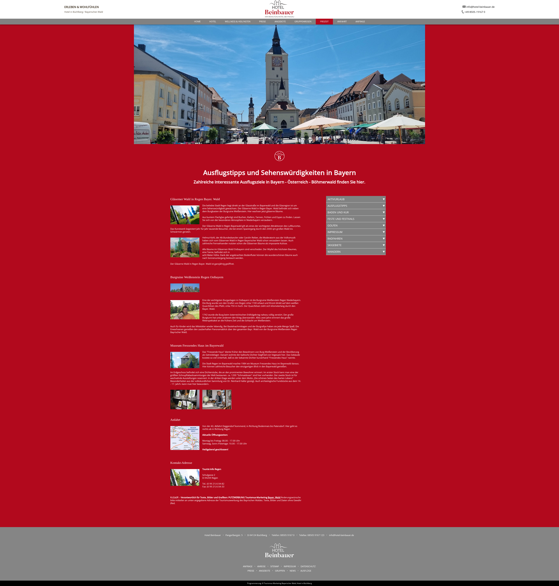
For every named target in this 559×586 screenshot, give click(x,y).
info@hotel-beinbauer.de (341, 535)
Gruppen (280, 570)
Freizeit (324, 21)
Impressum (290, 566)
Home (197, 21)
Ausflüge (305, 570)
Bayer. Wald (274, 497)
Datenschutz (308, 566)
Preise (262, 21)
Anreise (261, 566)
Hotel (212, 21)
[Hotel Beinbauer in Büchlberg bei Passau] (279, 560)
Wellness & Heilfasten (237, 21)
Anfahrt (342, 21)
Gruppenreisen (302, 21)
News (293, 570)
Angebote (280, 21)
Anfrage (360, 21)
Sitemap (274, 566)
